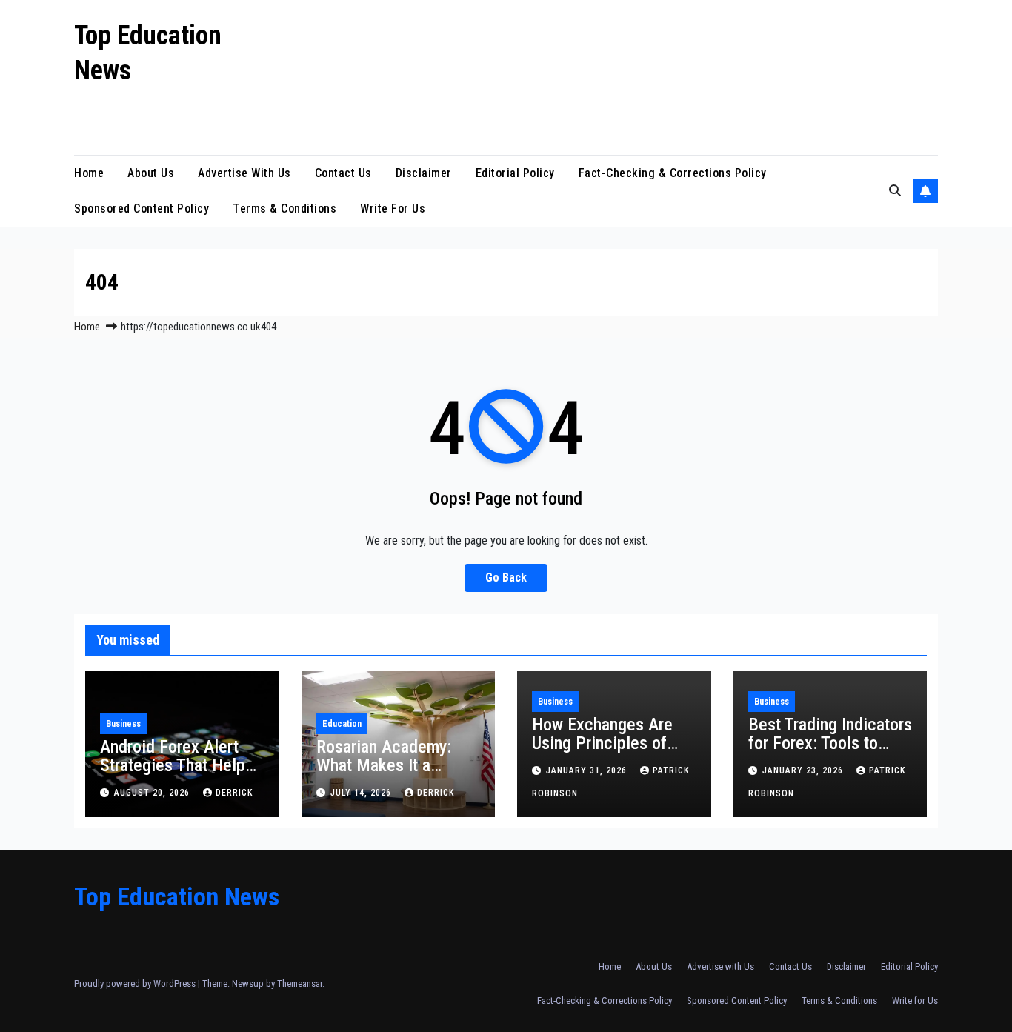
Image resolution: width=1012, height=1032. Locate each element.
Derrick (234, 793)
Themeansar (299, 983)
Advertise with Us (244, 173)
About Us (150, 173)
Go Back (506, 577)
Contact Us (343, 173)
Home (89, 173)
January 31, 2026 (588, 770)
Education (342, 724)
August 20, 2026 (153, 793)
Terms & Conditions (284, 209)
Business (123, 724)
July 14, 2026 (362, 793)
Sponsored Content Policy (141, 209)
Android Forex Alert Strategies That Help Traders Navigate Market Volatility (172, 774)
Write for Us (392, 209)
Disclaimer (424, 173)
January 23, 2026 (804, 770)
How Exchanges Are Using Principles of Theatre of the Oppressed (602, 752)
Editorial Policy (515, 173)
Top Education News (176, 896)
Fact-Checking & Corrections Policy (673, 173)
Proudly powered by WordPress (136, 983)
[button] (895, 191)
